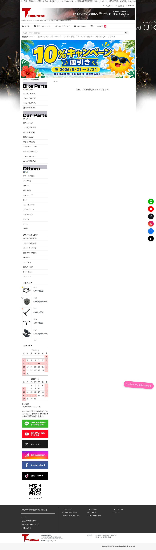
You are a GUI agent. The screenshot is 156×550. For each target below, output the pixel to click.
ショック (26, 219)
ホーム (27, 26)
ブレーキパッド (56, 37)
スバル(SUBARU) (29, 161)
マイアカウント (108, 6)
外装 (72, 37)
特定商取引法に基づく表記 (71, 515)
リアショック (28, 214)
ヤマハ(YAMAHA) (29, 103)
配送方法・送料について (30, 524)
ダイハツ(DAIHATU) (30, 151)
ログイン (131, 6)
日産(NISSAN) (28, 137)
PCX (77, 37)
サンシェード (28, 195)
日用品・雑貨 (28, 267)
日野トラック (28, 123)
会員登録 (121, 6)
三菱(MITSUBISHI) (30, 147)
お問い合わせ (81, 26)
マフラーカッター (87, 37)
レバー (25, 200)
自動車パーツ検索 (29, 253)
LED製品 (26, 257)
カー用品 (26, 185)
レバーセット (28, 272)
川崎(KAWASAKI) (29, 108)
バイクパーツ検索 (29, 248)
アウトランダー (100, 37)
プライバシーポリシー (70, 512)
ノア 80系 (111, 37)
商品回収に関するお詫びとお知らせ (34, 510)
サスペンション (43, 37)
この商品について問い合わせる (138, 385)
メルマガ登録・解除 (94, 515)
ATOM (94, 512)
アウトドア (27, 277)
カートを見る (100, 26)
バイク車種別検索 (29, 238)
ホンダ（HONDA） (30, 93)
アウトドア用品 (28, 176)
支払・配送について (44, 26)
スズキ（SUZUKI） (30, 98)
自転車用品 (27, 190)
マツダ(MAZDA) (29, 142)
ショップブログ (64, 26)
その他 (25, 228)
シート (25, 224)
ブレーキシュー (28, 209)
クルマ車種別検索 (29, 243)
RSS (89, 512)
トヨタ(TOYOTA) (29, 127)
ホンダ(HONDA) (29, 132)
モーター (66, 37)
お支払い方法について (29, 521)
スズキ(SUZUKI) (29, 156)
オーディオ (27, 262)
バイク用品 (27, 181)
